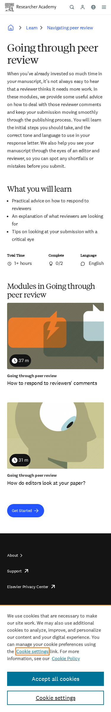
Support (14, 571)
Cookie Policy (66, 658)
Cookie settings (32, 651)
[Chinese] (93, 7)
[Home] (36, 7)
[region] (55, 658)
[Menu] (104, 7)
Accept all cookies (55, 679)
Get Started (22, 510)
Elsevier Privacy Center (27, 586)
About (12, 555)
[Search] (72, 7)
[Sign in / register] (82, 7)
